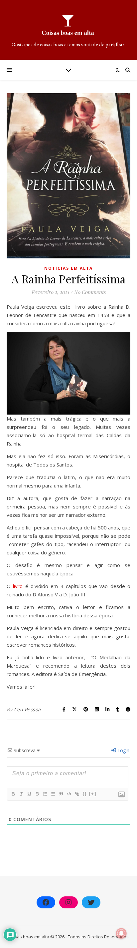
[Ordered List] (45, 794)
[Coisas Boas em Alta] (68, 30)
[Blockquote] (61, 794)
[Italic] (21, 794)
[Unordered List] (53, 794)
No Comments (90, 292)
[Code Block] (69, 794)
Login (122, 750)
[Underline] (29, 794)
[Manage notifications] (121, 933)
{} (84, 793)
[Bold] (13, 794)
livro (18, 586)
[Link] (77, 794)
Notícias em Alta (68, 268)
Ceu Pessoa (27, 709)
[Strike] (37, 794)
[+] (92, 793)
